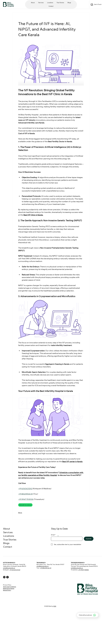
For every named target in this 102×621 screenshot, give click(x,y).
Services (8, 532)
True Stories (9, 539)
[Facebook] (7, 577)
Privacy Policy (7, 585)
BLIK (55, 606)
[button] (50, 2)
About (6, 528)
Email (53, 535)
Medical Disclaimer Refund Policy (8, 589)
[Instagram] (4, 577)
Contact (7, 546)
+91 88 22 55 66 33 (45, 568)
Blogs (20, 513)
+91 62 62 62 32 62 (14, 570)
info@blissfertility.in (9, 568)
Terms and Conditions (9, 586)
